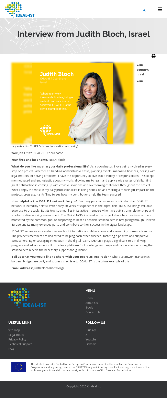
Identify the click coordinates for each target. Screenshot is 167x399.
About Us (92, 303)
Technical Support (20, 344)
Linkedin (91, 344)
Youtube (91, 339)
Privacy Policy (17, 339)
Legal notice (16, 335)
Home (90, 298)
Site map (14, 330)
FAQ (11, 349)
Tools (89, 307)
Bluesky (91, 330)
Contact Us (93, 312)
